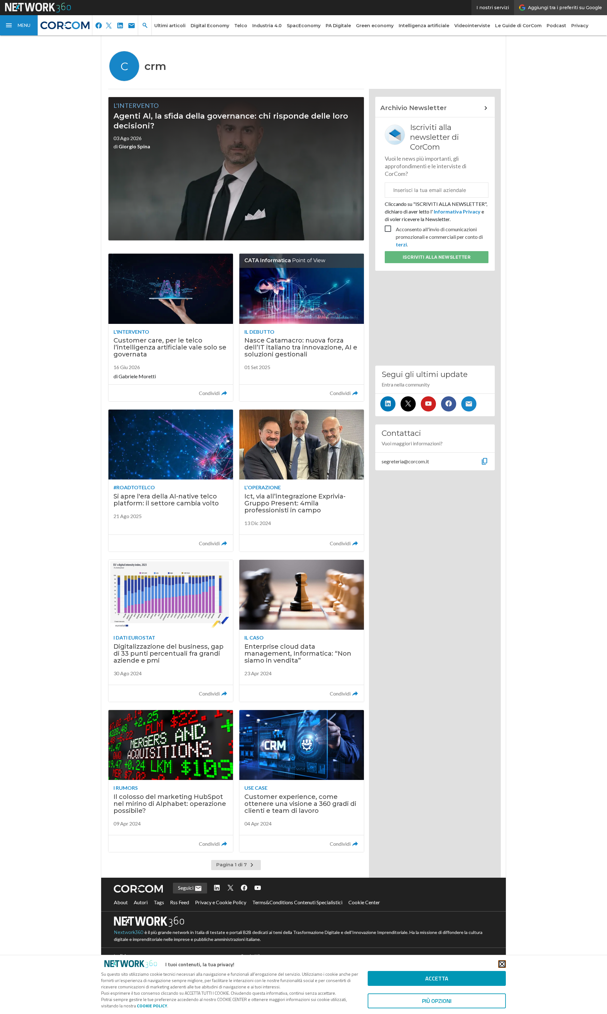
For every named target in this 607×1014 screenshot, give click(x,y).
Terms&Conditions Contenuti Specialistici (297, 902)
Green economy (375, 25)
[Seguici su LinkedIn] (387, 403)
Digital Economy (210, 25)
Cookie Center (364, 902)
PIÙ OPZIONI (436, 1001)
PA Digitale (338, 25)
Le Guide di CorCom (518, 25)
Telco (240, 25)
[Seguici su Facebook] (448, 403)
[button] (19, 25)
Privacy (579, 25)
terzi (401, 244)
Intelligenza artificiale (424, 25)
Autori (141, 902)
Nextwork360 (129, 932)
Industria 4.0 (267, 25)
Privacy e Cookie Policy (220, 902)
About (121, 902)
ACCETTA (436, 978)
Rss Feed (179, 902)
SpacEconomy (304, 25)
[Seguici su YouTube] (428, 403)
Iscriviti (437, 257)
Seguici (186, 888)
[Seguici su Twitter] (408, 403)
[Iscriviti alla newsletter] (468, 403)
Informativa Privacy (457, 211)
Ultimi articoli (170, 25)
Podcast (556, 25)
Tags (159, 902)
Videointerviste (472, 25)
